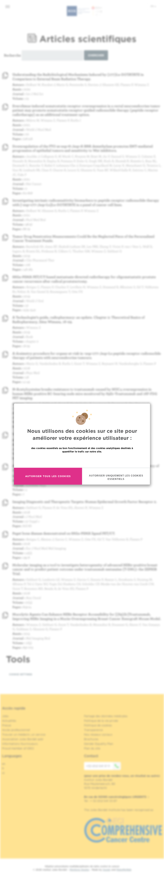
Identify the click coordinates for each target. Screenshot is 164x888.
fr (152, 6)
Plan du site (92, 748)
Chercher (96, 55)
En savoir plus (82, 459)
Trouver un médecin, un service (23, 734)
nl (3, 773)
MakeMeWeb (123, 869)
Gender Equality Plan (98, 743)
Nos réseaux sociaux (98, 734)
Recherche (12, 55)
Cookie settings (20, 674)
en (3, 763)
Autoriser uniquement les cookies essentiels (116, 477)
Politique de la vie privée (101, 720)
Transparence (93, 730)
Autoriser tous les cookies (48, 476)
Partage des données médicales (106, 716)
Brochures (91, 739)
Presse (6, 725)
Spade (106, 869)
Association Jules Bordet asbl (22, 739)
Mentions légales (79, 869)
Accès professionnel (16, 730)
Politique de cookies (98, 725)
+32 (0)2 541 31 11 (98, 766)
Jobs (5, 716)
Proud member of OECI (18, 748)
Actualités (9, 720)
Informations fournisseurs (20, 743)
